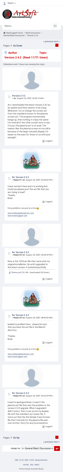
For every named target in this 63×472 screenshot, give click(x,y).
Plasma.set (16, 272)
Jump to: (15, 448)
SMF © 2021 (29, 460)
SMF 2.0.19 (19, 460)
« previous (48, 41)
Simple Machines (41, 460)
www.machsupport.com (17, 216)
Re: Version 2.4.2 (20, 177)
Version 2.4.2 (18, 96)
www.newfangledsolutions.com (21, 213)
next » (57, 41)
